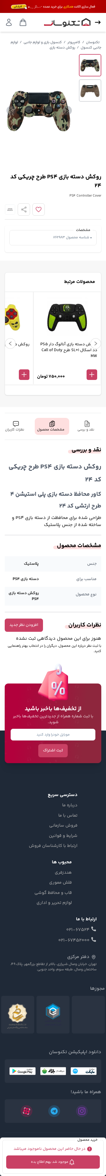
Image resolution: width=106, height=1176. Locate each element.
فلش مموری (60, 883)
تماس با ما (67, 816)
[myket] (84, 1071)
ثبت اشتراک (53, 750)
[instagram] (82, 1111)
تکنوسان (93, 42)
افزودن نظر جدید (23, 625)
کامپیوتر (73, 42)
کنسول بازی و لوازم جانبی (43, 42)
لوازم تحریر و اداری (54, 903)
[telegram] (54, 1111)
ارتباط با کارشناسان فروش (53, 846)
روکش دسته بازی (62, 48)
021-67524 (78, 930)
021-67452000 (74, 940)
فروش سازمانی (63, 825)
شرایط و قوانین (63, 836)
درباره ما (69, 805)
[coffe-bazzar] (53, 1071)
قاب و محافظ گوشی (53, 893)
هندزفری (63, 873)
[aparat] (26, 1111)
